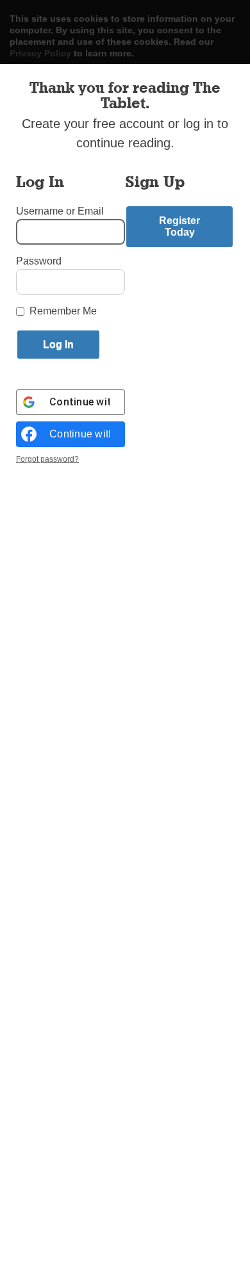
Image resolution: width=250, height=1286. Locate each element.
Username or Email (60, 211)
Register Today (179, 226)
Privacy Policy (40, 53)
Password (39, 261)
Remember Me (63, 310)
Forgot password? (47, 459)
